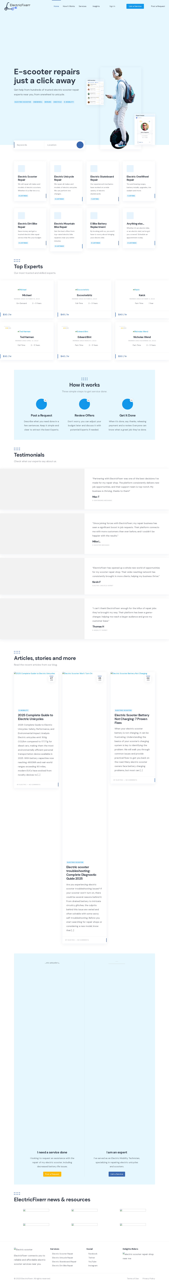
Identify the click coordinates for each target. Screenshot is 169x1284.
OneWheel (37, 102)
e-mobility (69, 102)
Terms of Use (133, 1278)
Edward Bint (84, 337)
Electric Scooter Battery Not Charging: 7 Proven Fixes (132, 719)
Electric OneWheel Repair (138, 178)
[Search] (80, 144)
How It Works (69, 6)
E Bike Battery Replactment (98, 225)
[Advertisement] (84, 31)
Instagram (92, 1265)
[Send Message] (49, 314)
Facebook (92, 1253)
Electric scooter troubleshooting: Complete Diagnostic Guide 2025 (81, 873)
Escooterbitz (84, 295)
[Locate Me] (72, 144)
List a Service (117, 1174)
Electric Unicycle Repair (64, 178)
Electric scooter (75, 862)
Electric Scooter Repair (27, 178)
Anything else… (135, 223)
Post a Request (52, 1174)
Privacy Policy (149, 1278)
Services (82, 6)
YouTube (92, 1261)
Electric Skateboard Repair (102, 178)
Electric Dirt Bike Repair (27, 225)
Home (56, 6)
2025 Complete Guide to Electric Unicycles (35, 717)
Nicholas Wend (142, 337)
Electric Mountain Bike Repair (64, 225)
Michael (26, 295)
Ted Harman (27, 337)
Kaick (142, 295)
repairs (48, 102)
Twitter (91, 1257)
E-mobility (23, 710)
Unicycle (58, 102)
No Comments (34, 784)
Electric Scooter (23, 102)
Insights (96, 6)
